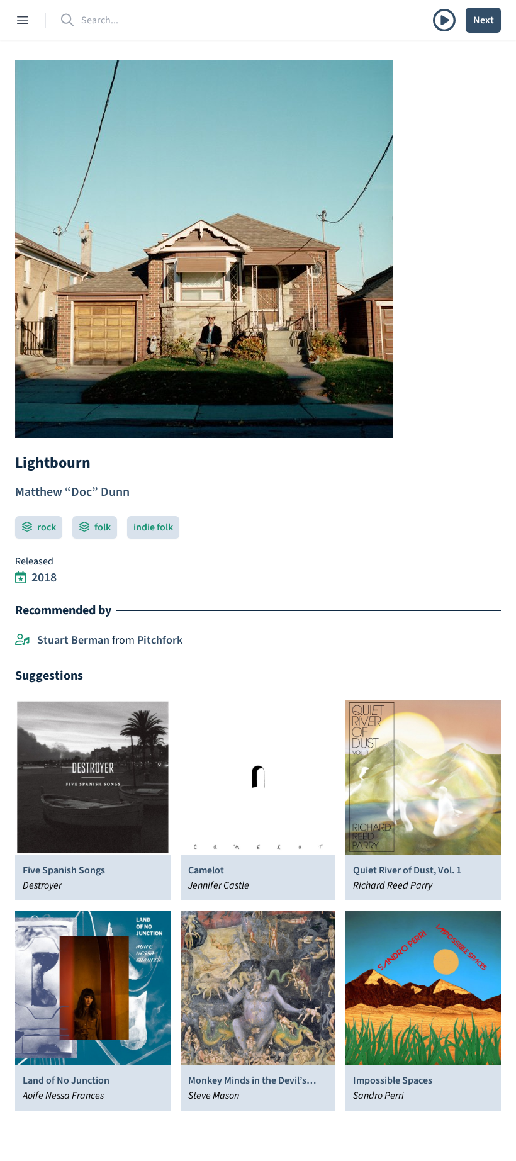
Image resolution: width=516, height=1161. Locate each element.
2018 (44, 577)
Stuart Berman (73, 640)
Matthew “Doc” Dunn (72, 492)
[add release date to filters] (20, 577)
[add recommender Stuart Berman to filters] (22, 640)
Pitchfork (159, 640)
